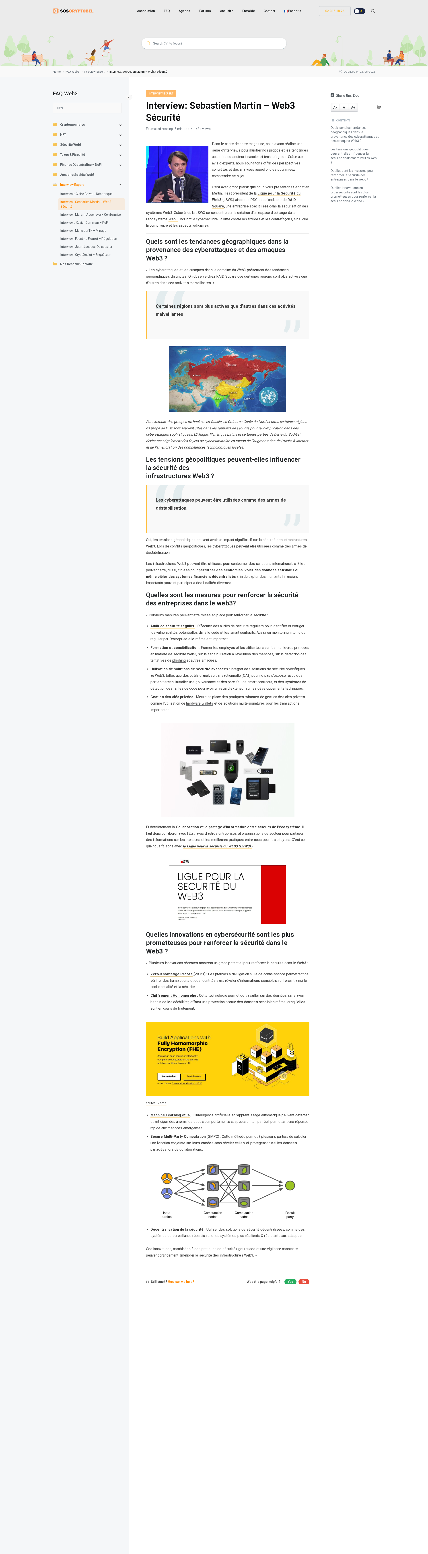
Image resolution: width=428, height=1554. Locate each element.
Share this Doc (347, 95)
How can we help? (181, 1281)
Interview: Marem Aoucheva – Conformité (90, 215)
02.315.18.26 (334, 11)
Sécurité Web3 (71, 145)
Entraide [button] (248, 11)
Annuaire (226, 11)
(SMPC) (184, 1136)
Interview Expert (72, 185)
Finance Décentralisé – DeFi (81, 165)
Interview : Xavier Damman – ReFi (84, 223)
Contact (269, 11)
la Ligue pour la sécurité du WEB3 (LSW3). (217, 846)
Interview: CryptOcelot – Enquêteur (85, 255)
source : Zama (156, 1103)
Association (146, 11)
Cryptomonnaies (72, 125)
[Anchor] (306, 250)
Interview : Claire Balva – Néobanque (86, 194)
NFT (63, 135)
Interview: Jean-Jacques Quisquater (86, 247)
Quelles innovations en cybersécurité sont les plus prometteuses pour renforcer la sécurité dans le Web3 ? (353, 194)
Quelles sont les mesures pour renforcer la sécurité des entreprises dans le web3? (352, 175)
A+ (353, 107)
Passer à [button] (294, 11)
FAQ (167, 11)
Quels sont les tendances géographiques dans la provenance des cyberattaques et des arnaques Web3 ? (355, 134)
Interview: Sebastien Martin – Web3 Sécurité (85, 204)
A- (335, 107)
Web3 (173, 219)
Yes (290, 1281)
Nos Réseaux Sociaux (76, 264)
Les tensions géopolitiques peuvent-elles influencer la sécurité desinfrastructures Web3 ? (355, 156)
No (304, 1281)
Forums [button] (205, 11)
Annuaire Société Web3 (77, 175)
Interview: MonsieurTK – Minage (83, 231)
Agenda (184, 11)
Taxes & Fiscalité (72, 155)
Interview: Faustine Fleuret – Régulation (88, 239)
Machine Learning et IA (170, 1115)
